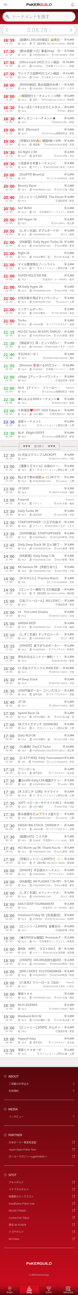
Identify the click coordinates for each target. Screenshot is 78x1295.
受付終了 (39, 446)
